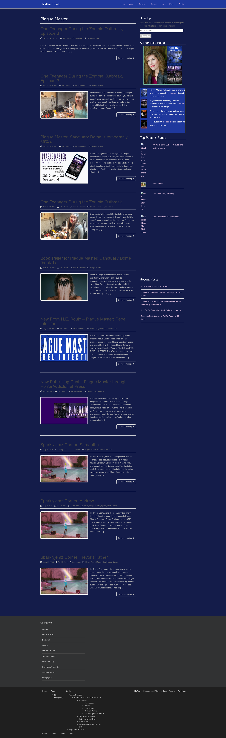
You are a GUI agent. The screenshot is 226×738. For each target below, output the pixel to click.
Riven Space (84, 721)
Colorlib (165, 691)
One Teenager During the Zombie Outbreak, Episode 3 (81, 30)
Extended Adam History (87, 719)
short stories (167, 121)
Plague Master (93, 38)
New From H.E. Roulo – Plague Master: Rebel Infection (83, 321)
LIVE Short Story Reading (163, 193)
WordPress (182, 691)
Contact (45, 733)
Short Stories (158, 183)
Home (44, 691)
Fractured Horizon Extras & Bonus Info (87, 697)
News (99, 206)
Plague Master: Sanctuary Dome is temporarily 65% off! (84, 139)
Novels (68, 691)
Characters (83, 700)
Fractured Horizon (75, 695)
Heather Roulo (50, 4)
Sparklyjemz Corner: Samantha (69, 444)
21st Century (89, 708)
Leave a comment (80, 85)
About (53, 691)
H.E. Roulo (67, 38)
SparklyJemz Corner (104, 449)
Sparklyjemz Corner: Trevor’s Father (74, 557)
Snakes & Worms (91, 711)
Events (93, 206)
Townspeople (89, 703)
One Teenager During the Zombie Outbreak (81, 202)
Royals (87, 705)
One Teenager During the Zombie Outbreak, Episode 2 (81, 78)
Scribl (161, 117)
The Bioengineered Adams (94, 713)
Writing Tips (46, 678)
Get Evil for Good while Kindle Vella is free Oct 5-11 (162, 310)
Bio (55, 695)
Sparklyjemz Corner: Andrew (67, 500)
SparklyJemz (62, 449)
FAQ (80, 727)
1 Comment (79, 38)
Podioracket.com (48, 656)
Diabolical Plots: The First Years (166, 216)
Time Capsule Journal (87, 716)
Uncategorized (47, 672)
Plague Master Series (76, 729)
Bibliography (58, 697)
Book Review (46, 634)
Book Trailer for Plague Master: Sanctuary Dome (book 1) (85, 260)
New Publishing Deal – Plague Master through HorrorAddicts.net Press (83, 383)
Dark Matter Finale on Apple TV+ (154, 286)
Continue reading (125, 58)
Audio (44, 629)
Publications (112, 328)
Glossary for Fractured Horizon (90, 724)
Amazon (173, 93)
